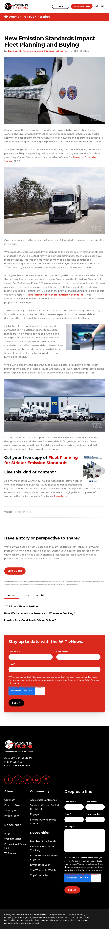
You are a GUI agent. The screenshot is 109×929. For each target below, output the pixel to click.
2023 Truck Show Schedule (21, 606)
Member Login (82, 6)
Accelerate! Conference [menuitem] (43, 800)
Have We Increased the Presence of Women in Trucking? (39, 613)
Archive (40, 595)
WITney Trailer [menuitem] (12, 810)
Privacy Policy (83, 680)
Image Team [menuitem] (11, 815)
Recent (11, 595)
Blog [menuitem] (7, 833)
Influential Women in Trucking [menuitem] (42, 848)
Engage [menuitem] (34, 814)
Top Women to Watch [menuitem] (43, 870)
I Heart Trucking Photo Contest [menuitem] (43, 821)
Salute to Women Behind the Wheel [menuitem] (44, 807)
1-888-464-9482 (22, 765)
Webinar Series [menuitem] (12, 838)
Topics (25, 595)
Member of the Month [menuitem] (43, 841)
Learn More (60, 496)
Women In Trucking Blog (30, 17)
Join (60, 6)
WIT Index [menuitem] (10, 853)
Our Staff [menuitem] (9, 800)
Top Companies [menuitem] (39, 875)
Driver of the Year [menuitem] (40, 865)
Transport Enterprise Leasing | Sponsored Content (38, 51)
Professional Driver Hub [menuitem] (15, 846)
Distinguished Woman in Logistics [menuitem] (44, 857)
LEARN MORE (15, 571)
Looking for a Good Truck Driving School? (30, 620)
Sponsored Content (23, 512)
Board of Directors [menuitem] (15, 805)
